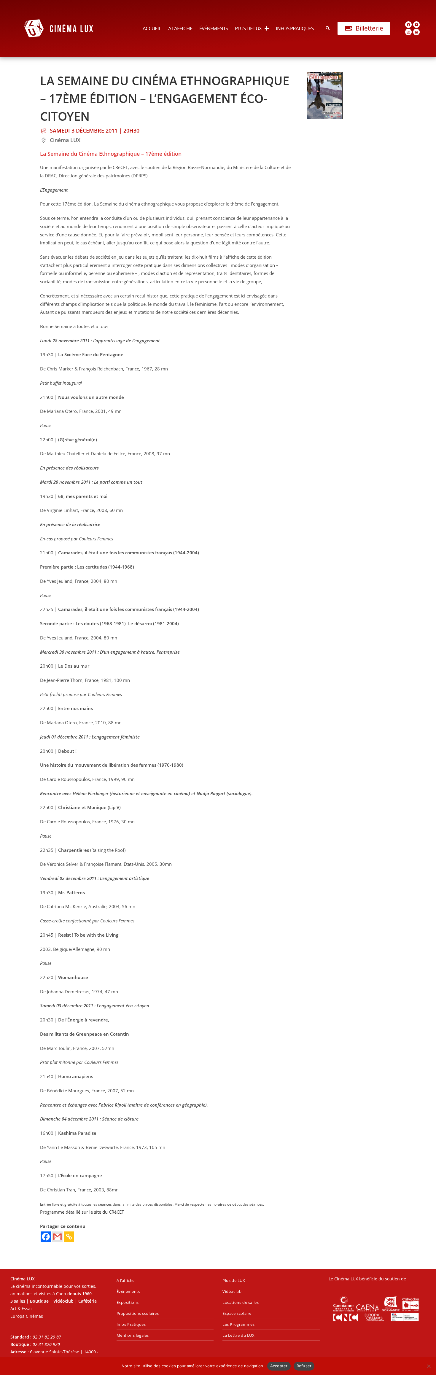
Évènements (128, 1291)
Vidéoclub (231, 1291)
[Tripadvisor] (416, 32)
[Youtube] (416, 24)
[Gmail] (57, 1236)
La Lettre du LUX (238, 1335)
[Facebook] (408, 24)
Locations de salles (240, 1302)
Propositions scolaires (138, 1313)
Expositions (128, 1302)
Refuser (304, 1365)
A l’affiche (180, 28)
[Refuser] (429, 1366)
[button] (328, 28)
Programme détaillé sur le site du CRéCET (82, 1212)
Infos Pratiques (295, 28)
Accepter (279, 1365)
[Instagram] (408, 32)
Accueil (152, 28)
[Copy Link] (69, 1236)
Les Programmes (238, 1324)
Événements (213, 28)
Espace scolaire (237, 1313)
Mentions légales (133, 1335)
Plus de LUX (248, 28)
